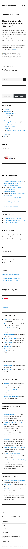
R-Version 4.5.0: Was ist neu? (11, 222)
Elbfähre (14, 56)
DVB (11, 56)
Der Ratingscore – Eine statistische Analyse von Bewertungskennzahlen (12, 189)
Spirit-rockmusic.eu (8, 484)
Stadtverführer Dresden (9, 489)
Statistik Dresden (9, 5)
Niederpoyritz (5, 58)
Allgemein (6, 109)
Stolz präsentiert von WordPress (16, 546)
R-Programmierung (9, 113)
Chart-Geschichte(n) (10, 126)
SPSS (6, 117)
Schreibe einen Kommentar (15, 58)
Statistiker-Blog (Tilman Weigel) (11, 396)
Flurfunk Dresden (8, 323)
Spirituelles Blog (7, 346)
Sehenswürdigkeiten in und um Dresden (16, 130)
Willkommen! (5, 513)
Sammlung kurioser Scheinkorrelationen (13, 390)
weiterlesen (15, 49)
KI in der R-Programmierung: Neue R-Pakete (14, 220)
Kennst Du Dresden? (9, 328)
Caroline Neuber (15, 54)
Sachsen (7, 134)
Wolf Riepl (6, 53)
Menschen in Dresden (9, 334)
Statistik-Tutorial (7, 369)
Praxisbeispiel (7, 111)
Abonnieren (19, 96)
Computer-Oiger (7, 319)
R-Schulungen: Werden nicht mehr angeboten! (11, 517)
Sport (5, 120)
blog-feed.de (5, 307)
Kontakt (4, 529)
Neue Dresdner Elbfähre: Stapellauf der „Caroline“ (12, 23)
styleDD (6, 351)
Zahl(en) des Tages (6, 54)
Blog (3, 525)
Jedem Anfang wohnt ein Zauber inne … (13, 218)
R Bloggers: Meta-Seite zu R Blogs (10, 274)
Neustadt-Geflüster (8, 342)
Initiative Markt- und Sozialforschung (12, 453)
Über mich (5, 521)
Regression (7, 115)
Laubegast (19, 56)
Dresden (20, 53)
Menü (23, 5)
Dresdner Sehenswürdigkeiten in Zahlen (11, 537)
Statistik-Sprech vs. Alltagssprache (12, 122)
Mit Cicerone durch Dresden (10, 338)
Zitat (5, 136)
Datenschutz (5, 541)
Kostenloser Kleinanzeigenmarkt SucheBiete (14, 480)
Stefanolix (6, 348)
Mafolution (6, 383)
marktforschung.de (8, 365)
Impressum (5, 532)
